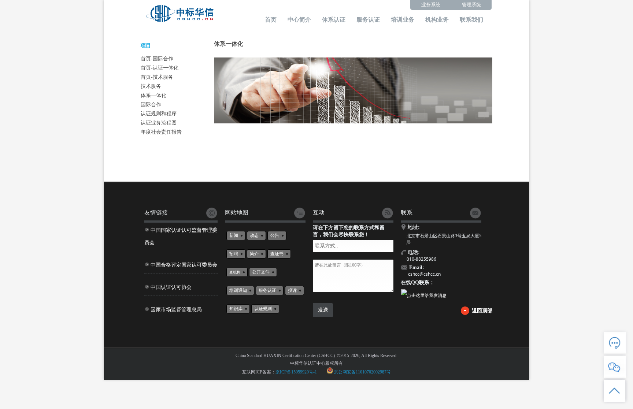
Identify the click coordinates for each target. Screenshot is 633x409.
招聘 (233, 253)
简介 (254, 253)
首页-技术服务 (157, 77)
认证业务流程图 (159, 123)
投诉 (292, 290)
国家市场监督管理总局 (176, 309)
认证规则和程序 (159, 113)
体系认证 (333, 19)
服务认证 (368, 19)
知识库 (236, 308)
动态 (254, 235)
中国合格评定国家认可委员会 (184, 265)
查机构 (234, 272)
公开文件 (261, 272)
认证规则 (263, 308)
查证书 (277, 253)
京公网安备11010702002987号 (362, 372)
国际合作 (151, 104)
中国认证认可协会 (171, 287)
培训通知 (238, 290)
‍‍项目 (146, 45)
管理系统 (471, 4)
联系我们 (471, 19)
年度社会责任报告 (161, 132)
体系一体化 (153, 95)
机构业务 (437, 19)
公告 (274, 235)
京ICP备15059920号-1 (296, 372)
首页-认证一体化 (159, 68)
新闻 (233, 235)
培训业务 (402, 19)
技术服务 (151, 86)
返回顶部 (482, 310)
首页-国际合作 (157, 59)
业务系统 (430, 4)
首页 (271, 19)
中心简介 (299, 19)
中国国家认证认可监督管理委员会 (180, 236)
